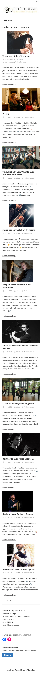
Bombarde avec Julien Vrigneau (18, 458)
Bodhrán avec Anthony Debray (17, 514)
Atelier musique (9, 62)
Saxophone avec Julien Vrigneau (18, 230)
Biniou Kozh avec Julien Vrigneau (18, 569)
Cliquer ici (7, 655)
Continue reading (8, 84)
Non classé (23, 62)
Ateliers (17, 62)
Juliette (21, 59)
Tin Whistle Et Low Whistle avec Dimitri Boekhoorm (18, 173)
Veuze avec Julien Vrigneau (16, 56)
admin (18, 117)
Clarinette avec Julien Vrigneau (18, 403)
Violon (5, 113)
